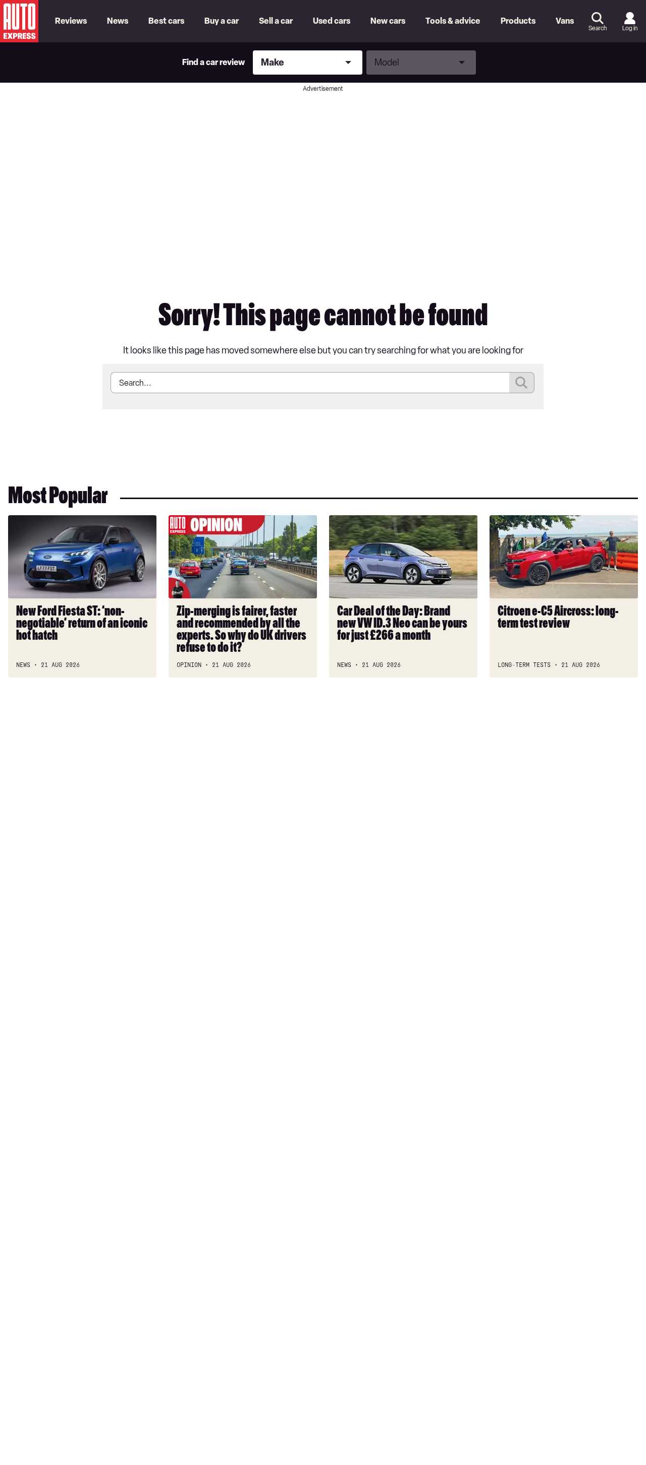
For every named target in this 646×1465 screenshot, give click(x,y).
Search (597, 28)
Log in (629, 28)
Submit (521, 382)
